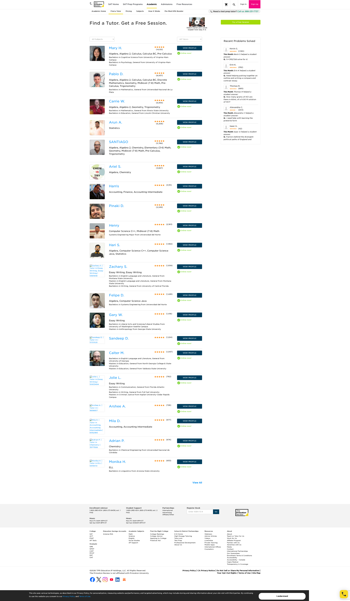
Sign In (243, 4)
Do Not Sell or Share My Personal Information (238, 571)
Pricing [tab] (129, 11)
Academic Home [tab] (99, 11)
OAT (91, 557)
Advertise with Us (234, 545)
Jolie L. (115, 378)
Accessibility (232, 558)
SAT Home (113, 4)
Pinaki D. (116, 206)
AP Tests (93, 540)
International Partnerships (237, 551)
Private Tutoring (211, 543)
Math (131, 534)
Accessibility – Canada (236, 560)
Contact (230, 549)
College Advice (156, 536)
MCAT (92, 553)
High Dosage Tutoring (183, 536)
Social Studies (134, 540)
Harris (114, 186)
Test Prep (178, 540)
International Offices (213, 547)
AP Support (133, 543)
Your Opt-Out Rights (227, 573)
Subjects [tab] (140, 11)
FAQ (91, 513)
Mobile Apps (210, 545)
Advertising (167, 513)
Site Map (256, 573)
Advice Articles (211, 536)
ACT (91, 536)
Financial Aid (155, 540)
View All (197, 482)
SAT (91, 534)
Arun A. (115, 122)
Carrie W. (117, 101)
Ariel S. (115, 167)
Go (216, 512)
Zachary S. (118, 267)
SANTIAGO (118, 142)
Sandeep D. (119, 338)
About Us (178, 545)
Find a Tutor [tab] (116, 11)
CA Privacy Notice (206, 571)
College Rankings (157, 534)
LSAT (92, 551)
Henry (114, 225)
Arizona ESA (108, 534)
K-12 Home (178, 534)
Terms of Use (84, 596)
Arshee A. (117, 406)
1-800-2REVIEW (105, 510)
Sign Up (254, 4)
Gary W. (116, 315)
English (131, 538)
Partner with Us (233, 543)
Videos (207, 538)
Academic (152, 4)
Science (132, 536)
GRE (91, 547)
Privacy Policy (69, 596)
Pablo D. (116, 74)
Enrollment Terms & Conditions (239, 556)
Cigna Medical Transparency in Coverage (237, 563)
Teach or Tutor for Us (235, 536)
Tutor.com (178, 538)
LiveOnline (209, 540)
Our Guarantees (233, 553)
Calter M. (116, 353)
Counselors (209, 549)
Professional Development (185, 543)
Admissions (166, 4)
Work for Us (232, 538)
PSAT (92, 538)
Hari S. (114, 245)
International (167, 510)
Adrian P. (116, 441)
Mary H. (115, 48)
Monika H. (117, 462)
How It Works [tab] (154, 11)
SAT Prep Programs (133, 4)
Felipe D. (116, 295)
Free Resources (184, 4)
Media (229, 547)
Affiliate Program (234, 540)
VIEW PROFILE (189, 48)
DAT (91, 555)
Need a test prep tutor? (235, 11)
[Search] (234, 4)
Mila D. (114, 421)
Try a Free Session (240, 22)
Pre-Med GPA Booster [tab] (174, 11)
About (229, 534)
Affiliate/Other (168, 515)
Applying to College (158, 538)
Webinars (208, 534)
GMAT (92, 549)
